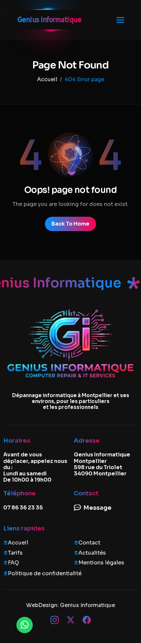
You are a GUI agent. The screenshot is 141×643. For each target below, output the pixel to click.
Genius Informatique (87, 605)
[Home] (47, 79)
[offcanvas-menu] (120, 20)
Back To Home (70, 223)
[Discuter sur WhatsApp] (24, 625)
